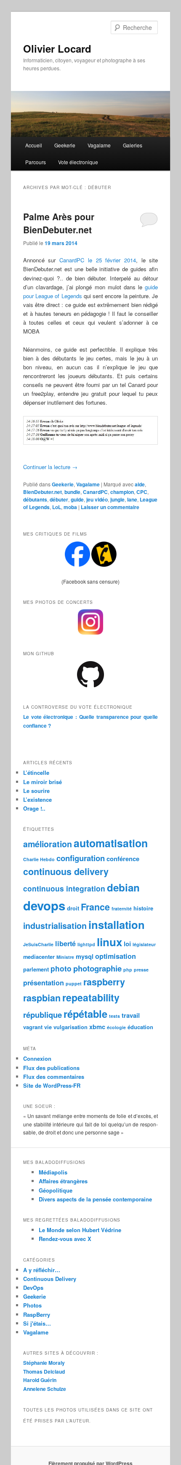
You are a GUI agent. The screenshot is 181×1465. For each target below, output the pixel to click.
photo (61, 968)
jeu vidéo (97, 499)
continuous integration (64, 888)
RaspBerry (36, 1314)
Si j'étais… (37, 1323)
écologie (116, 1027)
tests (114, 1016)
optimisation (115, 956)
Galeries (132, 145)
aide (140, 484)
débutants (35, 499)
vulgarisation (70, 1027)
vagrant (33, 1027)
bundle (72, 492)
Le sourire (36, 791)
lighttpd (86, 944)
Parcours (35, 161)
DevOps (33, 1288)
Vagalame (99, 145)
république (42, 1014)
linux (109, 942)
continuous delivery (66, 871)
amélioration (47, 844)
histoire (143, 908)
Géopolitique (55, 1190)
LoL (56, 507)
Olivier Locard (57, 48)
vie (48, 1027)
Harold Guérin (39, 1380)
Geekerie (64, 145)
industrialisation (55, 925)
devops (44, 905)
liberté (65, 943)
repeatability (91, 997)
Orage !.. (34, 808)
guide (77, 499)
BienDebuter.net (42, 492)
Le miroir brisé (42, 782)
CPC (141, 492)
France (95, 906)
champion (122, 492)
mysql (84, 956)
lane (132, 499)
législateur (144, 944)
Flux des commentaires (53, 1077)
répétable (85, 1013)
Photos (32, 1305)
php (127, 969)
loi (127, 943)
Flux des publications (51, 1068)
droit (73, 908)
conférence (122, 858)
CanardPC (95, 492)
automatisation (111, 843)
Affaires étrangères (63, 1181)
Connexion (37, 1058)
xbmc (97, 1026)
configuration (80, 858)
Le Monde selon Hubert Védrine (80, 1230)
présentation (43, 982)
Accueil (33, 145)
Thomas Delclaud (44, 1371)
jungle (117, 499)
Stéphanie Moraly (44, 1362)
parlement (36, 969)
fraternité (122, 908)
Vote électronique (78, 161)
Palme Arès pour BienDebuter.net (58, 223)
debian (123, 887)
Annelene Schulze (44, 1389)
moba (70, 507)
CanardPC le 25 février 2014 (97, 260)
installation (116, 924)
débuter (59, 499)
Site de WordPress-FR (51, 1085)
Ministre (65, 957)
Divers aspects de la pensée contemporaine (95, 1199)
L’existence (37, 799)
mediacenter (39, 957)
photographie (97, 968)
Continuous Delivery (49, 1279)
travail (131, 1015)
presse (141, 969)
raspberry (104, 981)
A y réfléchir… (41, 1270)
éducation (140, 1027)
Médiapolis (53, 1172)
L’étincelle (36, 773)
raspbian (42, 997)
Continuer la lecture (50, 467)
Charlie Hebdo (39, 859)
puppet (74, 983)
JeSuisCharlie (38, 944)
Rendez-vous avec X (65, 1239)
